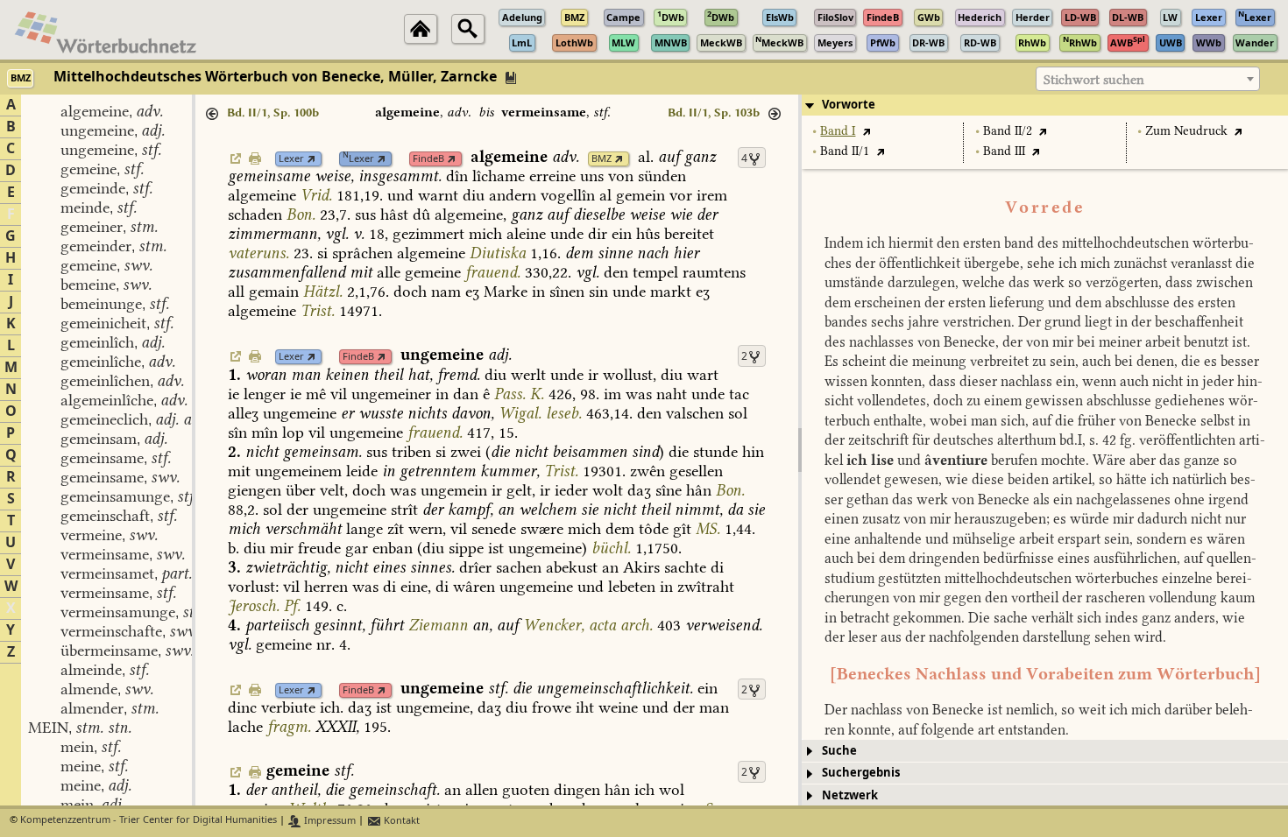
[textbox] (1148, 79)
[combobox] (1148, 79)
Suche (839, 750)
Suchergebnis (861, 772)
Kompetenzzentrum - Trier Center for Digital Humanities (148, 820)
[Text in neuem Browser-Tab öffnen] (866, 130)
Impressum (328, 820)
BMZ (601, 158)
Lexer (291, 158)
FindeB (428, 158)
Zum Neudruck (1186, 130)
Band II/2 (1007, 130)
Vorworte (848, 104)
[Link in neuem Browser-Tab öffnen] (311, 158)
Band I (837, 130)
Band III (1004, 151)
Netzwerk (850, 795)
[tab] (1045, 105)
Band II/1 (844, 151)
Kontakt (400, 820)
